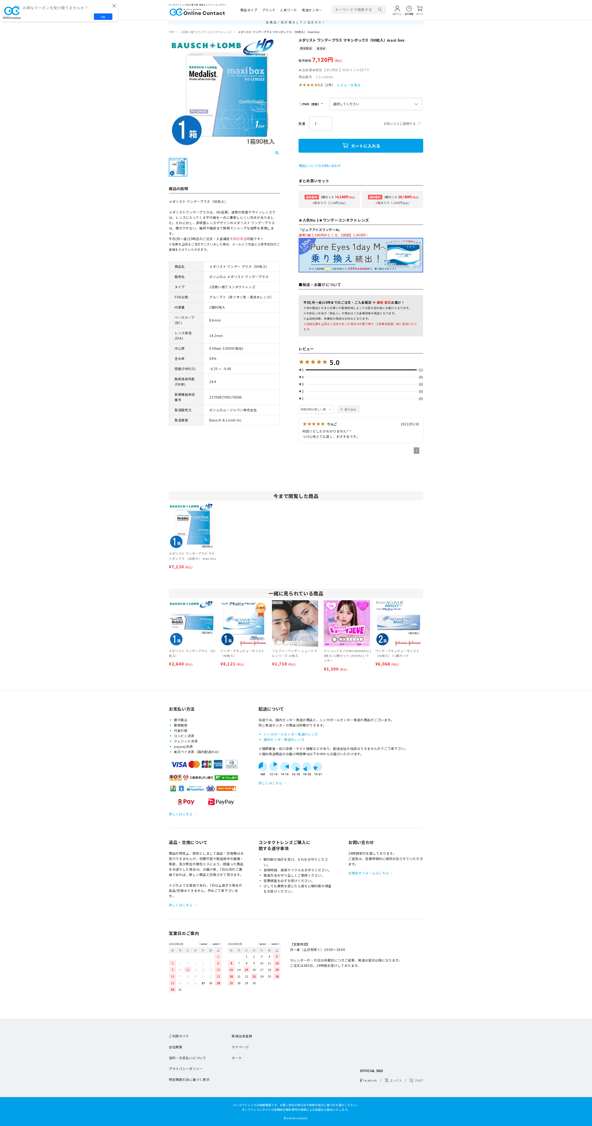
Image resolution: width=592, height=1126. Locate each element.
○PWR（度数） (311, 104)
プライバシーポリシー (186, 1068)
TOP (171, 32)
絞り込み (350, 409)
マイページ (240, 1047)
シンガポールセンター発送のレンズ (291, 734)
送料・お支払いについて (187, 1057)
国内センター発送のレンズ (284, 739)
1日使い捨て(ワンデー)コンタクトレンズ (206, 32)
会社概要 (175, 1047)
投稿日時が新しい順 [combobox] (313, 409)
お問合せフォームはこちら (368, 873)
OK (103, 17)
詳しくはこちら (181, 814)
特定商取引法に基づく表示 (189, 1079)
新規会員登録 (242, 1036)
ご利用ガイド (179, 1036)
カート (237, 1057)
